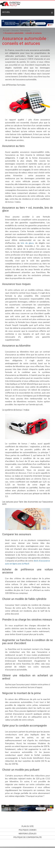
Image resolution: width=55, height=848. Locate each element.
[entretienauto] (11, 3)
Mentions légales (27, 834)
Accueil (6, 12)
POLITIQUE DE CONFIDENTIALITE (27, 837)
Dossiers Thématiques (21, 30)
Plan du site (28, 826)
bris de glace (27, 243)
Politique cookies (27, 830)
